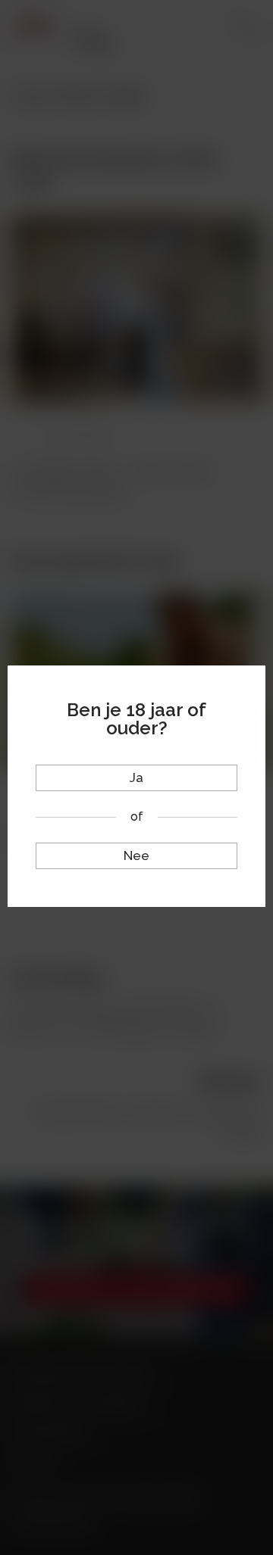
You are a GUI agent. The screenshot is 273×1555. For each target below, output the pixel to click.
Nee (136, 855)
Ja (136, 777)
